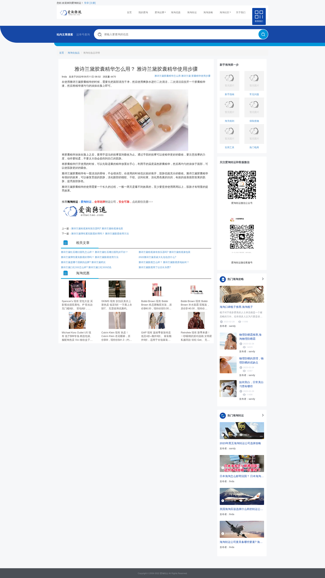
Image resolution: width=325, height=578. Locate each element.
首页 (129, 12)
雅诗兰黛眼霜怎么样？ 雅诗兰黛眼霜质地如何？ (164, 262)
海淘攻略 (208, 12)
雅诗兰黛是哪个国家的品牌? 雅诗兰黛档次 (83, 262)
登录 (86, 2)
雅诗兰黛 (186, 75)
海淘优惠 (175, 12)
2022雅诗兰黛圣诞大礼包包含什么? (157, 257)
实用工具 (229, 147)
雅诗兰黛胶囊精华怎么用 (168, 75)
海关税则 (229, 120)
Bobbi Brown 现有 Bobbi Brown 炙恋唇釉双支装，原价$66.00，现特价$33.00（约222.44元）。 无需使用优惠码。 (156, 304)
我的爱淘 (143, 12)
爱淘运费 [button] (159, 12)
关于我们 (240, 12)
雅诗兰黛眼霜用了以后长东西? (155, 267)
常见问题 (254, 94)
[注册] (93, 2)
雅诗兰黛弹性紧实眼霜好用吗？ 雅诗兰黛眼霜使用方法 (100, 233)
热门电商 (254, 147)
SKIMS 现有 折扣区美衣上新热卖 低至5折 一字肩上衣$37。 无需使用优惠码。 (116, 304)
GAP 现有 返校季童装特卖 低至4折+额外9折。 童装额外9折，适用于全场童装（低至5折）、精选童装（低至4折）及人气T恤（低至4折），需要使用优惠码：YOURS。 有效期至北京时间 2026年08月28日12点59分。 (156, 336)
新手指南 (229, 94)
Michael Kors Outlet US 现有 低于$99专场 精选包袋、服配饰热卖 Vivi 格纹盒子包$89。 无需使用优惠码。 (77, 336)
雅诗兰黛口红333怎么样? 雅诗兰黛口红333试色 (86, 267)
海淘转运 (192, 12)
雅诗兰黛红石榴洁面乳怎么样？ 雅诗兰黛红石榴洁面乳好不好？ (94, 252)
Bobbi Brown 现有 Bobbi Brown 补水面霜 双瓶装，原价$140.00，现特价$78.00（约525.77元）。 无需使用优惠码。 (196, 304)
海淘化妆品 (74, 52)
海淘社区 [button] (224, 12)
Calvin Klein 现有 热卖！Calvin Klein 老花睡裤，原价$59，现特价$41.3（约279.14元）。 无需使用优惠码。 (116, 336)
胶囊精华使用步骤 (200, 75)
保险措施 (254, 120)
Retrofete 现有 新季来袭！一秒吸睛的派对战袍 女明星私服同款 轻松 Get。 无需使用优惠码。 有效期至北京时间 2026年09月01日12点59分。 (196, 336)
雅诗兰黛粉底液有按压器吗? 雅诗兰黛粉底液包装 (97, 228)
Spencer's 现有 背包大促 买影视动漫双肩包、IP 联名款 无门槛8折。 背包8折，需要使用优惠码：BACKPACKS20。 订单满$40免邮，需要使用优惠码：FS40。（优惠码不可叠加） (77, 304)
